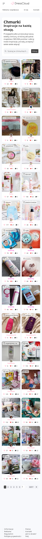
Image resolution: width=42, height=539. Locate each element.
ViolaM (11, 81)
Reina (11, 166)
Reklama (7, 531)
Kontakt (36, 10)
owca (11, 138)
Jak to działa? (30, 534)
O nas (26, 10)
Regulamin (8, 534)
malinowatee (11, 109)
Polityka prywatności (12, 536)
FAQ (27, 536)
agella (31, 81)
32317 (31, 487)
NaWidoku (11, 363)
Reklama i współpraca (11, 10)
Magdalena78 (11, 335)
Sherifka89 (31, 363)
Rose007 (31, 138)
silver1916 (30, 109)
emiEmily (11, 250)
